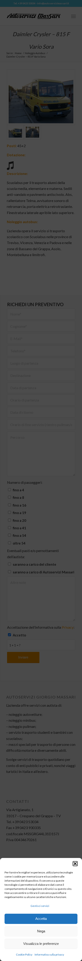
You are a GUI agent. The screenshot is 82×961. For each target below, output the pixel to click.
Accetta (41, 919)
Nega (41, 931)
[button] (75, 863)
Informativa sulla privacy (49, 954)
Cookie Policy (24, 954)
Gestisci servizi (40, 906)
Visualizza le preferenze (41, 944)
